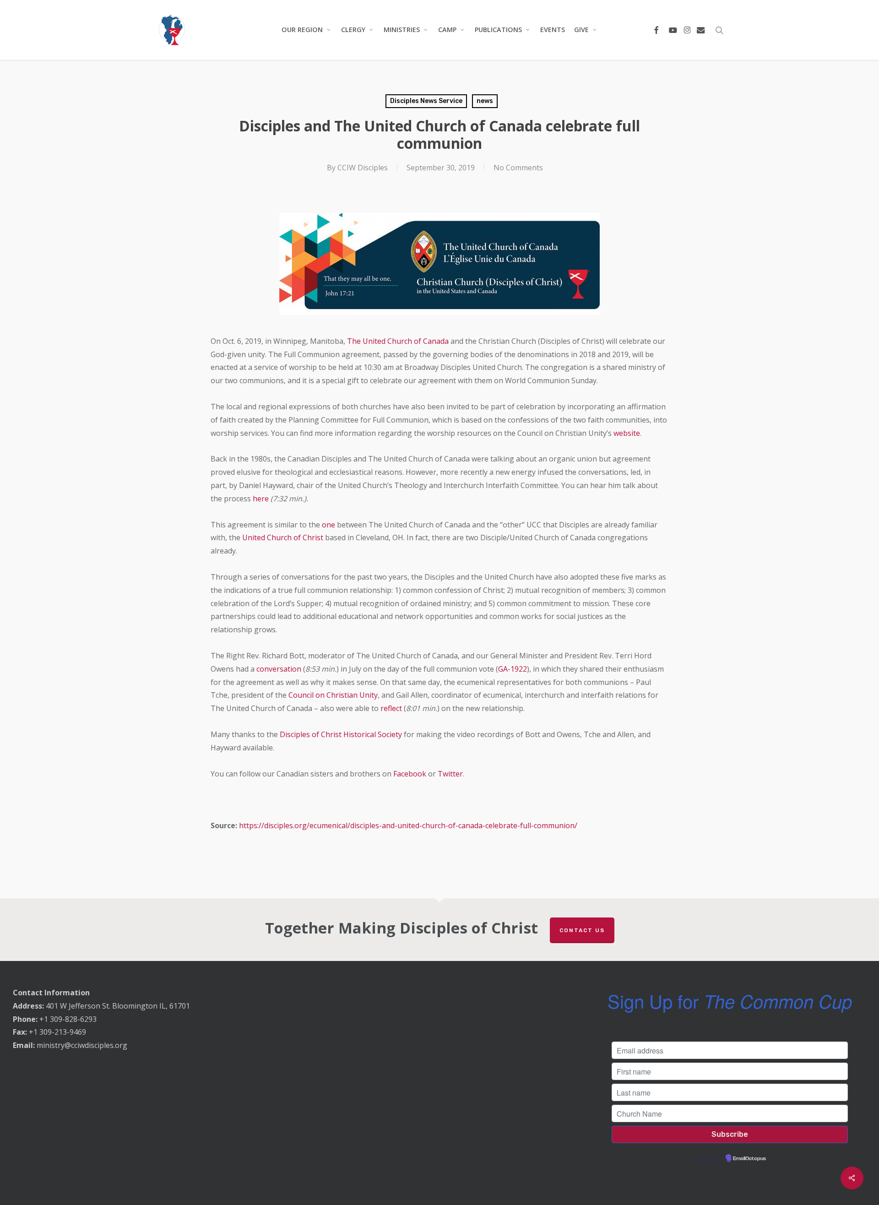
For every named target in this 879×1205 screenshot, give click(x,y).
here (261, 499)
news (485, 101)
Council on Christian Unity (333, 695)
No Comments (518, 168)
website (626, 433)
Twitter (450, 774)
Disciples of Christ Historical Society (341, 734)
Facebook (409, 774)
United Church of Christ (282, 537)
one (328, 525)
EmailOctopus (749, 1158)
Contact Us (582, 930)
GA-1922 (512, 669)
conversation (278, 669)
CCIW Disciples (362, 168)
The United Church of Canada (398, 341)
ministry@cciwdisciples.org (82, 1045)
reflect (391, 708)
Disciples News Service (426, 101)
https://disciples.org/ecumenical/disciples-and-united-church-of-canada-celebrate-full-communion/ (408, 825)
